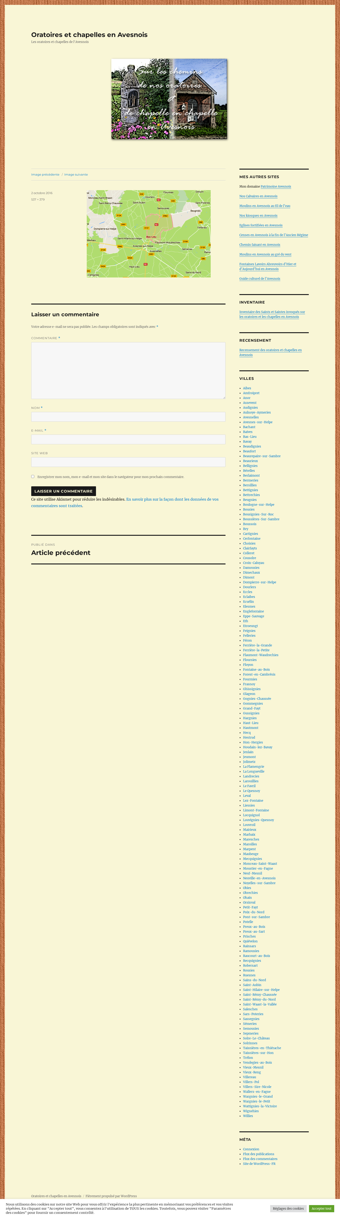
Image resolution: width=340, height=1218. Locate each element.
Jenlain (248, 752)
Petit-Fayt (250, 907)
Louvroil (249, 825)
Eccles (247, 592)
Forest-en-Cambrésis (259, 674)
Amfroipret (251, 393)
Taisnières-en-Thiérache (262, 1048)
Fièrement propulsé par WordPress (111, 1196)
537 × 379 (38, 199)
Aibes (247, 388)
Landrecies (251, 776)
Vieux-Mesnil (253, 1067)
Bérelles (249, 471)
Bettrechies (251, 495)
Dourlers (249, 587)
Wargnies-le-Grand (258, 1097)
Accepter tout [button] (321, 1209)
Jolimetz (249, 762)
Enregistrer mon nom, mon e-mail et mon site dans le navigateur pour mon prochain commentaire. (110, 477)
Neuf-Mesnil (252, 873)
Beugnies (250, 500)
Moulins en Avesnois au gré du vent (265, 254)
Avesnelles (251, 417)
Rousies (249, 970)
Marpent (249, 849)
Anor (246, 398)
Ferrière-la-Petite (256, 650)
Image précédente (45, 174)
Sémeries (250, 1024)
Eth (245, 621)
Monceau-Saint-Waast (260, 864)
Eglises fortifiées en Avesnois (261, 225)
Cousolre (249, 558)
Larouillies (251, 781)
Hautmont (250, 728)
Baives (248, 432)
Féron (247, 640)
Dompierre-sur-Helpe (259, 582)
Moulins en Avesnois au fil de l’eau (264, 206)
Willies (248, 1116)
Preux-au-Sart (254, 932)
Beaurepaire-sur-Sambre (262, 456)
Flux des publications (258, 1154)
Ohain (247, 898)
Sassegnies (251, 1019)
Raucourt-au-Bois (256, 956)
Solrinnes (250, 1043)
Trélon (248, 1058)
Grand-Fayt (251, 708)
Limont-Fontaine (256, 810)
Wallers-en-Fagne (257, 1092)
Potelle (248, 922)
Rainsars (249, 946)
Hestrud (249, 738)
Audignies (250, 408)
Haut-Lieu (250, 723)
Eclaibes (249, 597)
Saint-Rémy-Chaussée (260, 995)
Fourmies (250, 679)
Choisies (249, 543)
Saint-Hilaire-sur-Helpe (261, 990)
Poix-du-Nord (253, 912)
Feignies (249, 631)
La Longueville (253, 771)
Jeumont (249, 757)
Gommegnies (253, 704)
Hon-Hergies (253, 742)
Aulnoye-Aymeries (257, 412)
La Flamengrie (253, 767)
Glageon (249, 694)
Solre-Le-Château (256, 1038)
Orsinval (249, 902)
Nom (37, 408)
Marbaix (249, 835)
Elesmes (249, 607)
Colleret (248, 553)
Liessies (249, 805)
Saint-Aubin (252, 985)
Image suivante (76, 174)
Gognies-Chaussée (257, 699)
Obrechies (250, 893)
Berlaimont (251, 476)
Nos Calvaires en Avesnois (258, 196)
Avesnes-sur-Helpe (257, 422)
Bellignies (250, 466)
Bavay (247, 442)
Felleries (249, 636)
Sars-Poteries (253, 1014)
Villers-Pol (251, 1082)
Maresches (251, 839)
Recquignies (252, 961)
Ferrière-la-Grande (257, 645)
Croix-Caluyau (253, 563)
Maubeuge (250, 854)
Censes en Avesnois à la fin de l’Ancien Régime (273, 235)
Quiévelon (250, 941)
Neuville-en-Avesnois (259, 878)
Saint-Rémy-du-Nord (259, 1000)
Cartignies (250, 534)
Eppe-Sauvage (253, 616)
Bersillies (250, 485)
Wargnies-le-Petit (256, 1101)
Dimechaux (251, 573)
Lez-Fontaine (253, 801)
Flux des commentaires (260, 1159)
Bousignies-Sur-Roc (258, 514)
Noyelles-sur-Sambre (259, 883)
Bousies (249, 510)
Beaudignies (252, 446)
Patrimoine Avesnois (276, 187)
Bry (245, 529)
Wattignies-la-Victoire (260, 1106)
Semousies (251, 1029)
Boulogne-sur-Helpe (258, 505)
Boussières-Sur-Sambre (261, 519)
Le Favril (249, 786)
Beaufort (249, 451)
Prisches (249, 936)
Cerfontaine (251, 539)
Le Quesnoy (251, 791)
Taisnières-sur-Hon (258, 1053)
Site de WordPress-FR (259, 1164)
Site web (39, 453)
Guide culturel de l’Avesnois (259, 279)
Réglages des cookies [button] (288, 1209)
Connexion (251, 1149)
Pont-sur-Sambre (256, 917)
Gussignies (251, 713)
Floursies (250, 660)
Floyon (248, 665)
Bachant (249, 427)
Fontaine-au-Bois (256, 670)
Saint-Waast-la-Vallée (260, 1004)
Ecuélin (248, 602)
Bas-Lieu (250, 437)
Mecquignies (252, 859)
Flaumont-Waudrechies (260, 655)
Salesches (250, 1009)
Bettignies (250, 490)
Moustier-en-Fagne (258, 869)
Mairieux (249, 830)
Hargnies (250, 718)
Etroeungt (250, 626)
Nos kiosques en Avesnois (258, 216)
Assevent (250, 403)
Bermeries (250, 480)
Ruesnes (249, 975)
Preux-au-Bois (254, 927)
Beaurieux (250, 461)
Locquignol (251, 815)
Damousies (251, 568)
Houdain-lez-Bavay (257, 747)
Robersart (250, 966)
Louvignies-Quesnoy (258, 820)
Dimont (248, 577)
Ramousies (251, 951)
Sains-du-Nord (254, 980)
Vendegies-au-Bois (257, 1063)
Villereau (249, 1077)
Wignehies (251, 1111)
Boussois (250, 524)
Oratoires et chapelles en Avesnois (89, 35)
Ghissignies (252, 689)
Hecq (247, 733)
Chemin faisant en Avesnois (259, 245)
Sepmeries (251, 1033)
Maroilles (250, 844)
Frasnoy (249, 684)
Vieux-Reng (252, 1072)
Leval (247, 796)
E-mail (38, 430)
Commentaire (45, 338)
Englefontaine (253, 611)
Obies (247, 888)
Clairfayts (250, 548)
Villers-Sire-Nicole (257, 1087)
